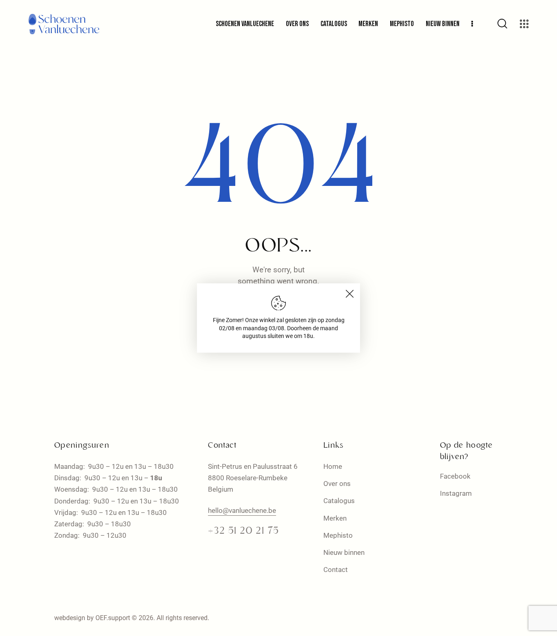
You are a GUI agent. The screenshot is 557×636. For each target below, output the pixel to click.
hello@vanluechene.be (242, 510)
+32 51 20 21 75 (243, 531)
